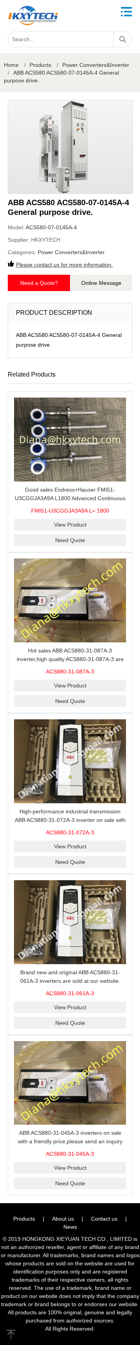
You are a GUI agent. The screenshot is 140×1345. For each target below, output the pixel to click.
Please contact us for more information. (64, 265)
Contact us (104, 1219)
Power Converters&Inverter (95, 65)
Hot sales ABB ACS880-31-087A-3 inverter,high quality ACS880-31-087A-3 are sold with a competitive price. (70, 659)
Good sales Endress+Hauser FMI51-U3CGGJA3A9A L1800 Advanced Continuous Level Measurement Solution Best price (70, 498)
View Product (70, 525)
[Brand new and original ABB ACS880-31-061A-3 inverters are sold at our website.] (70, 922)
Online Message (101, 283)
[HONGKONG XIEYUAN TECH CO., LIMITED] (33, 15)
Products (40, 65)
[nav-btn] (126, 11)
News (70, 1227)
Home (11, 65)
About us (63, 1219)
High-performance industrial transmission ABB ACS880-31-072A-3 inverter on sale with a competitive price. (70, 820)
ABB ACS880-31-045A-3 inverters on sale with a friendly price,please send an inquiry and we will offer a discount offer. (70, 1141)
